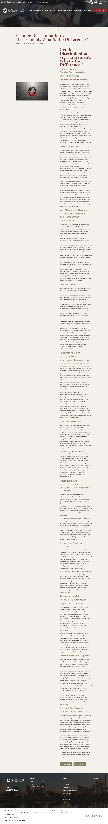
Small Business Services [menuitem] (64, 10)
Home (65, 782)
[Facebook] (98, 782)
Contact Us (66, 799)
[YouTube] (102, 782)
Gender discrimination (66, 80)
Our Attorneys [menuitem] (38, 10)
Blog (64, 796)
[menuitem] (7, 821)
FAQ (64, 802)
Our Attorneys (67, 785)
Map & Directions (35, 789)
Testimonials (67, 793)
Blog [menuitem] (85, 10)
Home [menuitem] (30, 10)
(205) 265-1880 (95, 3)
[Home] (14, 10)
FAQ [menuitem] (89, 10)
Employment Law (68, 788)
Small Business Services (70, 790)
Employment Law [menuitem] (50, 10)
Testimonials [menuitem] (78, 10)
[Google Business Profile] (95, 782)
